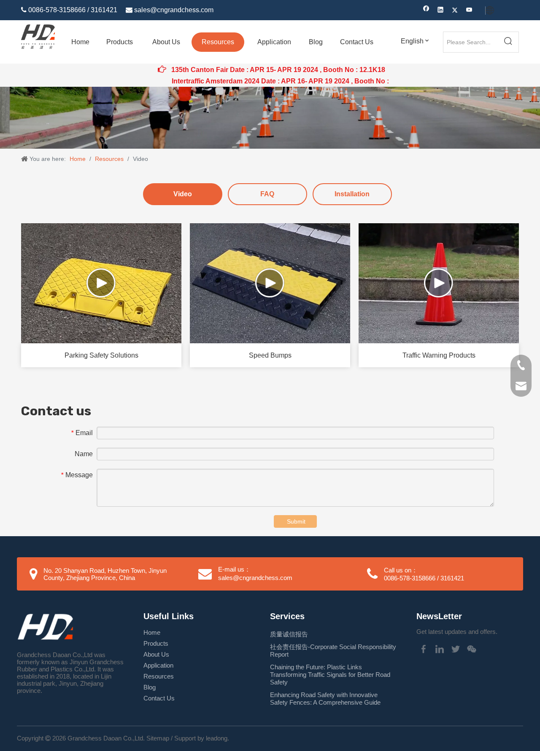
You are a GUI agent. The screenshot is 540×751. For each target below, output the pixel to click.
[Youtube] (469, 10)
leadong (216, 738)
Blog (149, 687)
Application (158, 665)
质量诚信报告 (289, 634)
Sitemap (157, 738)
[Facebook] (426, 10)
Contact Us (159, 698)
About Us (156, 654)
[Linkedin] (440, 10)
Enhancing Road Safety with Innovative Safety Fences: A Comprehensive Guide (325, 698)
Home (151, 632)
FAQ (267, 194)
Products (155, 643)
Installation (352, 194)
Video (182, 194)
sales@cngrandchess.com (173, 9)
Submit (296, 521)
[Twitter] (455, 10)
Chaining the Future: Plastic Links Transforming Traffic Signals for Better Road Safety (330, 674)
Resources (158, 676)
